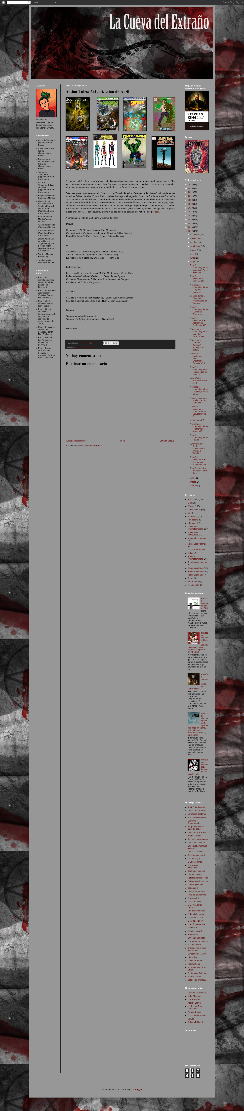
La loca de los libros (197, 811)
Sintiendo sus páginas (198, 839)
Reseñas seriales (195, 575)
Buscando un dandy (197, 855)
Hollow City (193, 934)
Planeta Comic (194, 1012)
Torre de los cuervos (197, 895)
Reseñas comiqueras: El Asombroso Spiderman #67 (198, 321)
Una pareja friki (194, 901)
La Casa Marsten (195, 852)
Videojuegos (193, 585)
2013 (190, 227)
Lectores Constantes (197, 993)
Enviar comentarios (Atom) (90, 445)
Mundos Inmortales (196, 911)
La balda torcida (195, 874)
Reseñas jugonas (195, 568)
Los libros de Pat (195, 917)
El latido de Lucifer (196, 921)
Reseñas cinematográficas (195, 557)
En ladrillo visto (194, 945)
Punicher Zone (194, 976)
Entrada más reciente (76, 441)
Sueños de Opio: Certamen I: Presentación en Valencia (198, 299)
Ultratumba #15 (197, 420)
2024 (190, 184)
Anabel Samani (195, 836)
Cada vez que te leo (197, 832)
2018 (190, 208)
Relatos (191, 553)
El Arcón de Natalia (196, 924)
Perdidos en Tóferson (197, 973)
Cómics (191, 506)
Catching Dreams (195, 885)
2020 (190, 200)
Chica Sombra (194, 999)
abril (192, 478)
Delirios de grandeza (197, 980)
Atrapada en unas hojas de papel (196, 827)
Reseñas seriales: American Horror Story (198, 470)
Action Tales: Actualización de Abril (198, 380)
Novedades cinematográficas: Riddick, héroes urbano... (199, 390)
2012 (190, 231)
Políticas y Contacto (196, 550)
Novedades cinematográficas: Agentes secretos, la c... (199, 333)
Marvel (191, 1019)
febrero (193, 486)
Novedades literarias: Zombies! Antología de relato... (197, 345)
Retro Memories (195, 996)
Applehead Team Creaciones (195, 1007)
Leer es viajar (194, 858)
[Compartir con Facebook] (114, 343)
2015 (190, 219)
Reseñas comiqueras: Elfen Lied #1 (197, 278)
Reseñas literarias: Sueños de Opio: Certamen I (199, 400)
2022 (190, 192)
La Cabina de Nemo (197, 814)
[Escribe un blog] (107, 343)
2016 (190, 216)
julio (192, 254)
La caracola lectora (196, 842)
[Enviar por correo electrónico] (104, 343)
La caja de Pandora (196, 891)
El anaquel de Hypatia (198, 941)
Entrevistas (193, 516)
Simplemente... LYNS (197, 954)
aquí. (157, 212)
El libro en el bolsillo (197, 817)
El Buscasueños (195, 862)
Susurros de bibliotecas (193, 866)
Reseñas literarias (196, 571)
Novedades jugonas (197, 538)
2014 (190, 223)
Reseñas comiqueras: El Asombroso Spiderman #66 (198, 461)
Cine (190, 503)
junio (192, 258)
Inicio (122, 441)
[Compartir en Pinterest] (117, 343)
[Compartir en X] (110, 343)
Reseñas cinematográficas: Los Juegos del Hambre (199, 370)
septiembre (195, 246)
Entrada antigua (167, 441)
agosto (193, 250)
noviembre (195, 238)
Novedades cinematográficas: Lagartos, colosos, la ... (199, 288)
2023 (190, 188)
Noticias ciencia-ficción (198, 878)
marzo (193, 482)
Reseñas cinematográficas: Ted (204, 603)
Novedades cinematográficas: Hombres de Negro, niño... (199, 427)
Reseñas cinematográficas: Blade (199, 437)
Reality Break (194, 964)
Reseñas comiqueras (197, 562)
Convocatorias (194, 510)
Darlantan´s (193, 888)
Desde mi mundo (195, 961)
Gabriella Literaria (196, 914)
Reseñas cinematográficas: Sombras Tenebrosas (199, 310)
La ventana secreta (196, 938)
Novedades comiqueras (193, 533)
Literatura (90, 347)
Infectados (192, 957)
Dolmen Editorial (195, 1022)
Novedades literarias (197, 544)
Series (190, 578)
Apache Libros (194, 1003)
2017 (190, 212)
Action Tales (80, 347)
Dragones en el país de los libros (197, 949)
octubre (194, 242)
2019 (190, 204)
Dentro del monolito (196, 871)
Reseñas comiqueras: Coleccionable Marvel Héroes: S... (198, 412)
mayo (193, 262)
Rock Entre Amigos (196, 807)
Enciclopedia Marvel (197, 1015)
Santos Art (192, 928)
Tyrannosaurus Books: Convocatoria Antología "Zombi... (197, 449)
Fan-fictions (193, 520)
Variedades (193, 582)
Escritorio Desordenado (194, 822)
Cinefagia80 (193, 898)
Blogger (138, 1089)
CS (189, 513)
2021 (190, 196)
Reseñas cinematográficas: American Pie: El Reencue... (199, 269)
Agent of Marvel (195, 931)
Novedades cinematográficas (195, 527)
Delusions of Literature (198, 881)
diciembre (195, 234)
